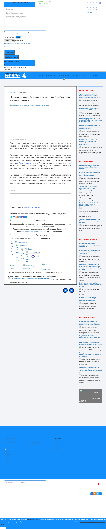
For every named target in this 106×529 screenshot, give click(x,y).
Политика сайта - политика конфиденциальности (19, 514)
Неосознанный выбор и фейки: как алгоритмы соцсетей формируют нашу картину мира (89, 142)
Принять (3, 528)
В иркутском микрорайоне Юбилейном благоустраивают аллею (90, 284)
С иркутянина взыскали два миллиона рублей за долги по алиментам (90, 251)
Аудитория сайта (9, 442)
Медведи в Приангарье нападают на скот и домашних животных (90, 245)
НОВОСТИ (65, 75)
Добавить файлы (10, 37)
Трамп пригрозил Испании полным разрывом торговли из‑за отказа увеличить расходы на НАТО (89, 203)
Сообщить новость (11, 57)
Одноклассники (21, 242)
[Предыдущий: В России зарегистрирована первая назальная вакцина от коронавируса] (65, 290)
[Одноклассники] (17, 217)
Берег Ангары (48, 75)
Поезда (56, 446)
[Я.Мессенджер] (11, 217)
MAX (37, 256)
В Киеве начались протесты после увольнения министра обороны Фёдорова (89, 173)
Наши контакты (34, 442)
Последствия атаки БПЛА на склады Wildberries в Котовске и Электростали (90, 120)
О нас (31, 439)
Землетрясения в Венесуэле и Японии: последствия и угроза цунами (90, 220)
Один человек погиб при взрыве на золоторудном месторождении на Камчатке (89, 95)
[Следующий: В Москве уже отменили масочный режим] (71, 290)
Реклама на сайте (10, 439)
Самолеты (57, 449)
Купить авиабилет (60, 453)
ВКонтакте (35, 252)
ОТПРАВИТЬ (9, 52)
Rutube (22, 245)
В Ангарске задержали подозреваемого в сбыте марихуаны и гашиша (88, 298)
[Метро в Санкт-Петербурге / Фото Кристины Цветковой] (40, 121)
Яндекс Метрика (32, 519)
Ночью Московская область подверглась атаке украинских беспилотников (90, 127)
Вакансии (32, 446)
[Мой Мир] (25, 217)
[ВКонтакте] (14, 217)
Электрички (58, 442)
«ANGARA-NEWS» (33, 207)
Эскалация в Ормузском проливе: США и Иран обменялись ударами (88, 188)
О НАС (95, 75)
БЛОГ (77, 75)
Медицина (13, 92)
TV (86, 75)
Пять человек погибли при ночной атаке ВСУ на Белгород (90, 109)
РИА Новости (25, 163)
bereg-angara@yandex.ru (35, 231)
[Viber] (22, 217)
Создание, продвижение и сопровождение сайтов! (84, 507)
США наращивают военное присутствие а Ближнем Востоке (89, 167)
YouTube (28, 249)
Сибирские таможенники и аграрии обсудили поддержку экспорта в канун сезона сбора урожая (90, 266)
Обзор (18, 37)
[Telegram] (19, 217)
